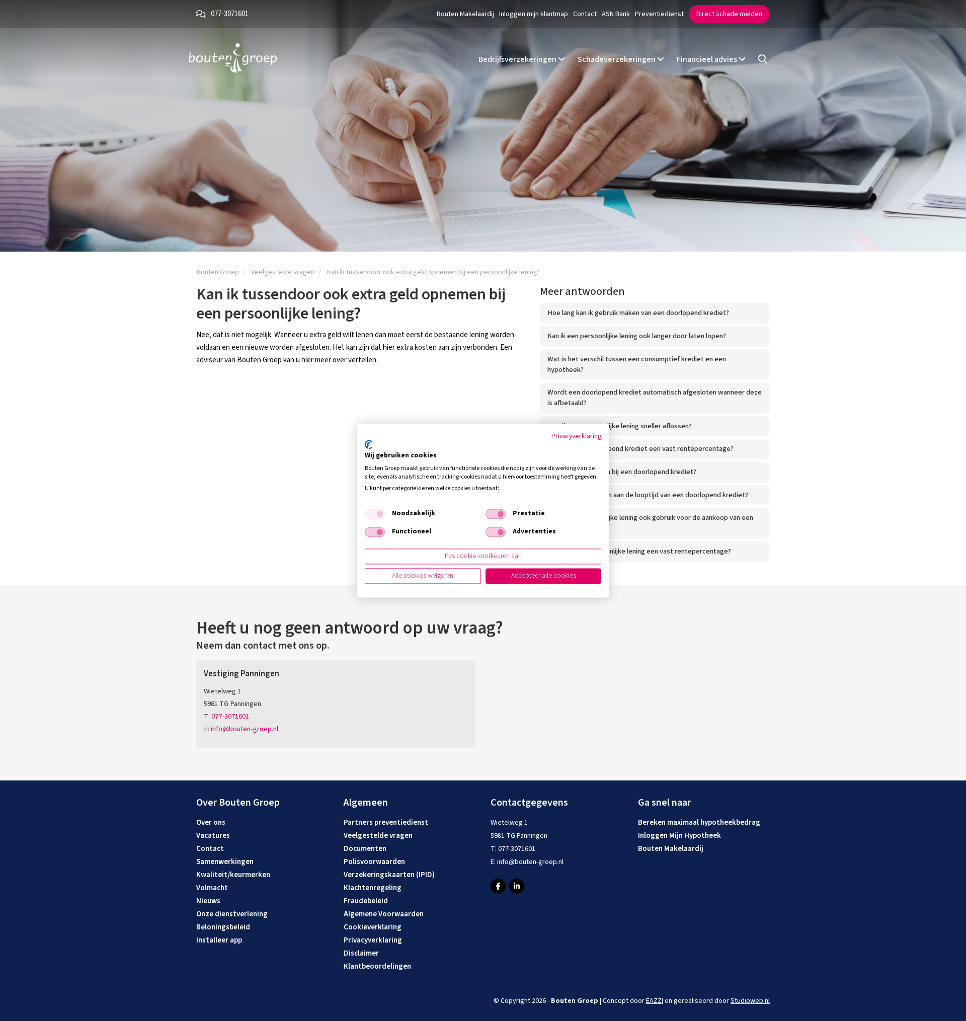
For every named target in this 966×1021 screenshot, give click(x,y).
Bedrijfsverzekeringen (518, 59)
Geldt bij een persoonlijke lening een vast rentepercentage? (639, 551)
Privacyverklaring (373, 940)
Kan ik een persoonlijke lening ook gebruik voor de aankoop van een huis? (650, 522)
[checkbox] (375, 514)
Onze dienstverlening (232, 914)
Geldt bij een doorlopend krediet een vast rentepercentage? (640, 448)
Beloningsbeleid (223, 927)
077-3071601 (230, 14)
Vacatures (213, 835)
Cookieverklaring (372, 927)
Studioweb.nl (750, 1001)
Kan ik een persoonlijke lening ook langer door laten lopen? (636, 336)
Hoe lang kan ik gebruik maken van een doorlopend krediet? (638, 312)
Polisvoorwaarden (374, 861)
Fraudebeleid (366, 901)
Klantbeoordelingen (377, 966)
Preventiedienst (659, 14)
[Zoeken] (763, 59)
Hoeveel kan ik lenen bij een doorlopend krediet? (621, 471)
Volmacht (212, 888)
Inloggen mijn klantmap (533, 14)
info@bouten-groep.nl (244, 729)
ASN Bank (616, 14)
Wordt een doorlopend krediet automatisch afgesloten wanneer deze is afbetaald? (654, 397)
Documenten (365, 848)
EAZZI (654, 1001)
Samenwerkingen (225, 861)
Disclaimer (361, 953)
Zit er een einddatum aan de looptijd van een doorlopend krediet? (647, 495)
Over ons (210, 822)
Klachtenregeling (372, 888)
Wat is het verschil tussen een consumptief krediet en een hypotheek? (636, 364)
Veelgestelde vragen (378, 835)
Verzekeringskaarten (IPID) (389, 875)
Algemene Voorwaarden (384, 914)
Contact (585, 14)
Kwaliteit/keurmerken (233, 875)
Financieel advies (708, 59)
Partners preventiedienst (386, 822)
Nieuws (208, 901)
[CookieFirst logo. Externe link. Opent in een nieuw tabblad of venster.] (368, 444)
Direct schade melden (729, 14)
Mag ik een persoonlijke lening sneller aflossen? (619, 426)
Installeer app (219, 940)
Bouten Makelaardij (465, 14)
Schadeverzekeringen (617, 59)
